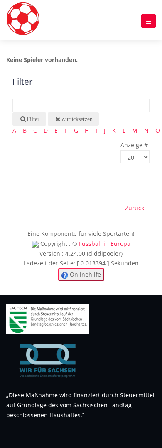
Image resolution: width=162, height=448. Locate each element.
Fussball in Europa (104, 244)
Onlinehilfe (84, 274)
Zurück (134, 208)
